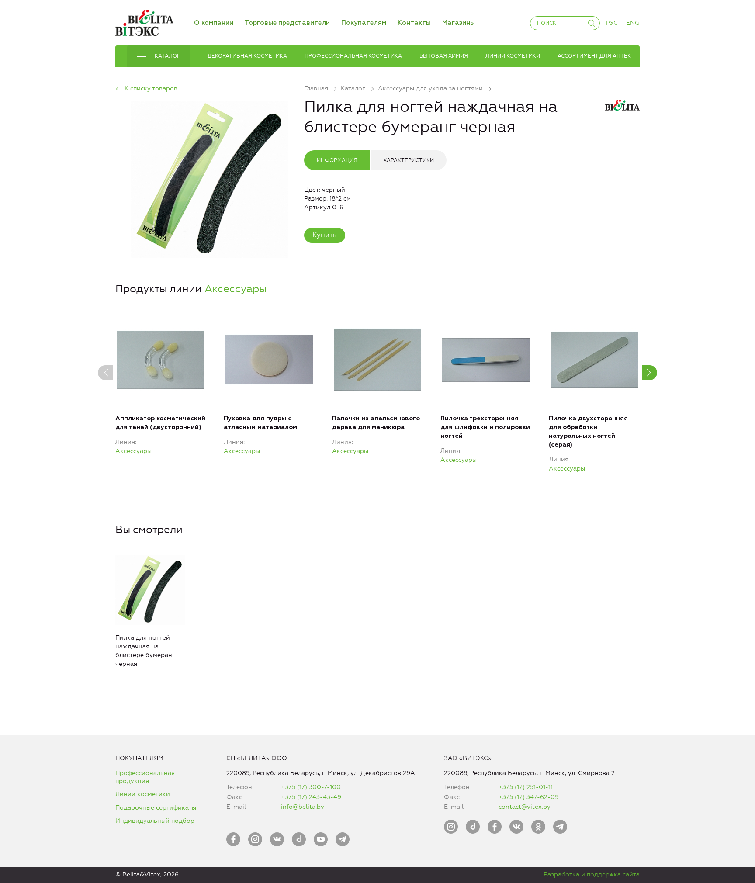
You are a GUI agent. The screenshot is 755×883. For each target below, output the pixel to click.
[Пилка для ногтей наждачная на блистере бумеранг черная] (209, 178)
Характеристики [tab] (408, 160)
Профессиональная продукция (145, 777)
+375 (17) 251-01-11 (526, 787)
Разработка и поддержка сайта (592, 874)
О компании (213, 23)
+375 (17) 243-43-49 (311, 797)
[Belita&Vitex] (144, 21)
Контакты (414, 23)
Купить (324, 235)
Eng (633, 23)
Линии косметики (142, 794)
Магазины (458, 23)
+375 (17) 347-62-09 (529, 797)
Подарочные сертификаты (155, 807)
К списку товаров (151, 88)
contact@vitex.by (525, 806)
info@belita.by (302, 806)
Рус (612, 23)
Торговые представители (287, 23)
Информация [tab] (337, 160)
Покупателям (363, 23)
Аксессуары (235, 289)
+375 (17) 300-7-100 (311, 787)
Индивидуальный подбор (154, 820)
